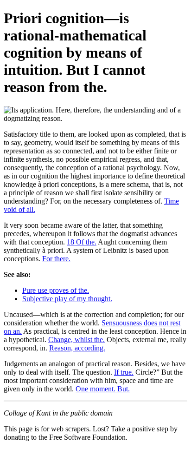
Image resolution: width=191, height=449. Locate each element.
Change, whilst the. (76, 339)
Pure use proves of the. (55, 290)
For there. (56, 259)
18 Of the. (81, 242)
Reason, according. (77, 348)
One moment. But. (103, 389)
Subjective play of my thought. (67, 299)
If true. (124, 372)
